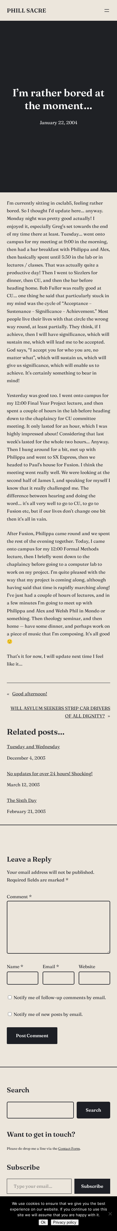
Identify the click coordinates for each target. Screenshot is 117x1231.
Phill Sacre (26, 10)
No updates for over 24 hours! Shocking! (50, 773)
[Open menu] (106, 10)
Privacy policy (64, 1222)
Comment (19, 896)
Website (87, 966)
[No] (110, 1214)
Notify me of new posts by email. (48, 1014)
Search (93, 1110)
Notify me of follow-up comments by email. (60, 997)
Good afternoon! (29, 693)
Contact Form (69, 1148)
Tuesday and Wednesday (33, 746)
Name (15, 966)
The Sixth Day (22, 800)
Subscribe (92, 1186)
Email (51, 966)
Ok (43, 1222)
